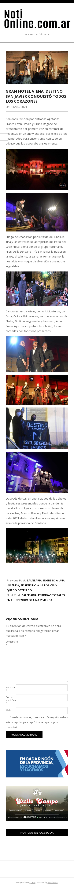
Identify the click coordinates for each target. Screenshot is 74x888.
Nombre (10, 689)
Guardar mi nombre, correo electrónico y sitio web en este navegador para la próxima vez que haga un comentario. (37, 722)
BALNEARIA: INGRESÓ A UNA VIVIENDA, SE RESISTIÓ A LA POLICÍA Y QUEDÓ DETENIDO (36, 585)
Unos (33, 882)
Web (8, 710)
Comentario (10, 643)
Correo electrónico (10, 700)
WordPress (53, 882)
